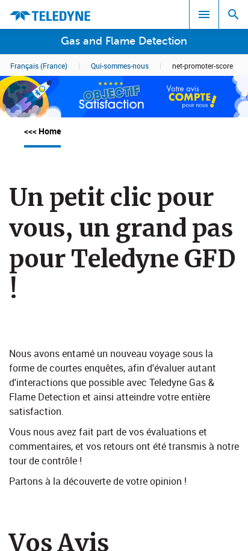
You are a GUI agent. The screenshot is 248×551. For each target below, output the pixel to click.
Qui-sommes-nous (120, 65)
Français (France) (38, 65)
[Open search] (233, 14)
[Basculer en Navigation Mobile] (204, 14)
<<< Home (42, 131)
